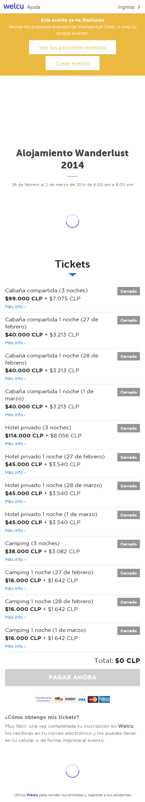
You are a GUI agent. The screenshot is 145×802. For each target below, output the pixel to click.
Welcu (13, 7)
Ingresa (126, 6)
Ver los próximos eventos (72, 47)
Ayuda (33, 6)
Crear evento (72, 63)
